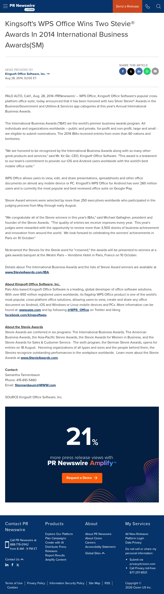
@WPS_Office (78, 309)
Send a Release (127, 6)
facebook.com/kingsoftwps (26, 315)
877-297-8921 (138, 572)
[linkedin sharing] (139, 72)
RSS (107, 583)
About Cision (93, 538)
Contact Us (12, 559)
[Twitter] (17, 565)
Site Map (94, 583)
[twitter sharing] (131, 72)
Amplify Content (55, 559)
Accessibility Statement (100, 547)
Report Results (55, 555)
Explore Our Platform (59, 534)
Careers (90, 542)
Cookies (12, 587)
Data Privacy (133, 542)
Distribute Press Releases (55, 549)
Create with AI (54, 542)
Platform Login (134, 538)
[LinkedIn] (7, 565)
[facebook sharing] (122, 72)
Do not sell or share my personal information (140, 551)
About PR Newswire (98, 534)
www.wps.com (30, 309)
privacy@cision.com (142, 564)
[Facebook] (12, 565)
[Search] (158, 6)
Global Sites (93, 553)
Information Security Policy (67, 583)
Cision (137, 587)
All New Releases (136, 534)
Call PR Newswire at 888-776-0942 (23, 542)
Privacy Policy (36, 583)
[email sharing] (155, 72)
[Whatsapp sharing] (147, 72)
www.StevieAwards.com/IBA (27, 272)
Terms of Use (14, 583)
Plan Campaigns (55, 538)
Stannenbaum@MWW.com (35, 385)
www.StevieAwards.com (39, 357)
